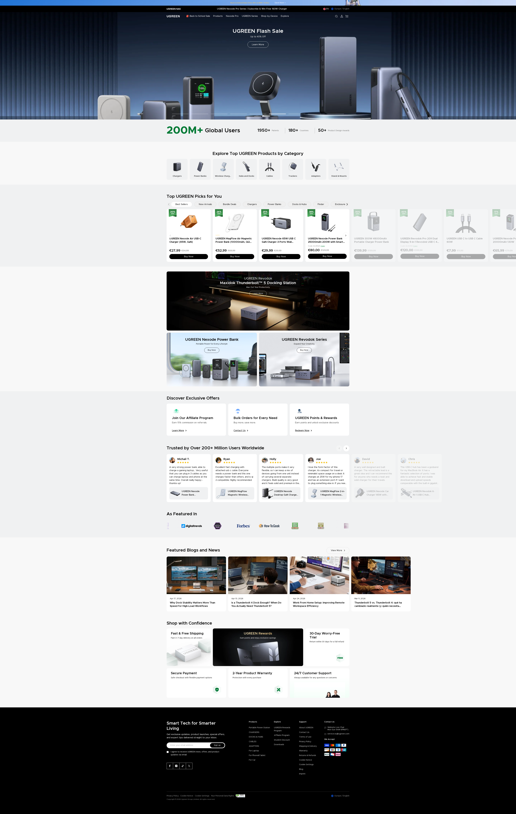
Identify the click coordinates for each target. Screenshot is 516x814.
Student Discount (282, 740)
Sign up (217, 745)
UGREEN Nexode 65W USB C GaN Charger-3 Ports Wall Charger (279, 242)
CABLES (252, 742)
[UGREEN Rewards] (258, 647)
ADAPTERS (254, 746)
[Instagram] (176, 766)
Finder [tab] (321, 204)
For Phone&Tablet (257, 755)
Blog (301, 769)
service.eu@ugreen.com (338, 734)
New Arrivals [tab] (205, 204)
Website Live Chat (335, 727)
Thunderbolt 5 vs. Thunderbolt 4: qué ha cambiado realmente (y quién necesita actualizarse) (378, 605)
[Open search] (336, 16)
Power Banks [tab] (274, 204)
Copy (323, 246)
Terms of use (305, 737)
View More (336, 550)
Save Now (279, 3)
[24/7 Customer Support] (319, 683)
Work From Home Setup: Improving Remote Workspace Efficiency (319, 604)
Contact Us (304, 732)
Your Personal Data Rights (222, 796)
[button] (5, 66)
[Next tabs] (347, 204)
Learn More (258, 44)
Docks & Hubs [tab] (299, 204)
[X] (189, 766)
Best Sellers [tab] (181, 204)
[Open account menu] (341, 16)
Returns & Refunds (307, 755)
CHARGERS (254, 732)
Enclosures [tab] (340, 204)
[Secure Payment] (196, 683)
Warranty (303, 751)
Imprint (302, 774)
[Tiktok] (183, 766)
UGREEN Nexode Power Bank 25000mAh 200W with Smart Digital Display (325, 242)
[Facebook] (170, 766)
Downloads (279, 745)
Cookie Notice (305, 760)
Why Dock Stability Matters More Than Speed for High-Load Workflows (192, 604)
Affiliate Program (282, 735)
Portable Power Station (259, 728)
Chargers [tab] (252, 204)
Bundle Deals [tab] (229, 204)
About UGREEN (306, 728)
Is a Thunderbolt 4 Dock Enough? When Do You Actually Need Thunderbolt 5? (256, 604)
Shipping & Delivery (308, 746)
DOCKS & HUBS (256, 737)
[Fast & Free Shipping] (189, 647)
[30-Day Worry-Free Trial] (327, 647)
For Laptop (254, 751)
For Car (252, 760)
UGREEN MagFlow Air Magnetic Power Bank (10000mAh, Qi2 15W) (234, 242)
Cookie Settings (306, 765)
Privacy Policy (305, 742)
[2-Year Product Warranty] (258, 683)
